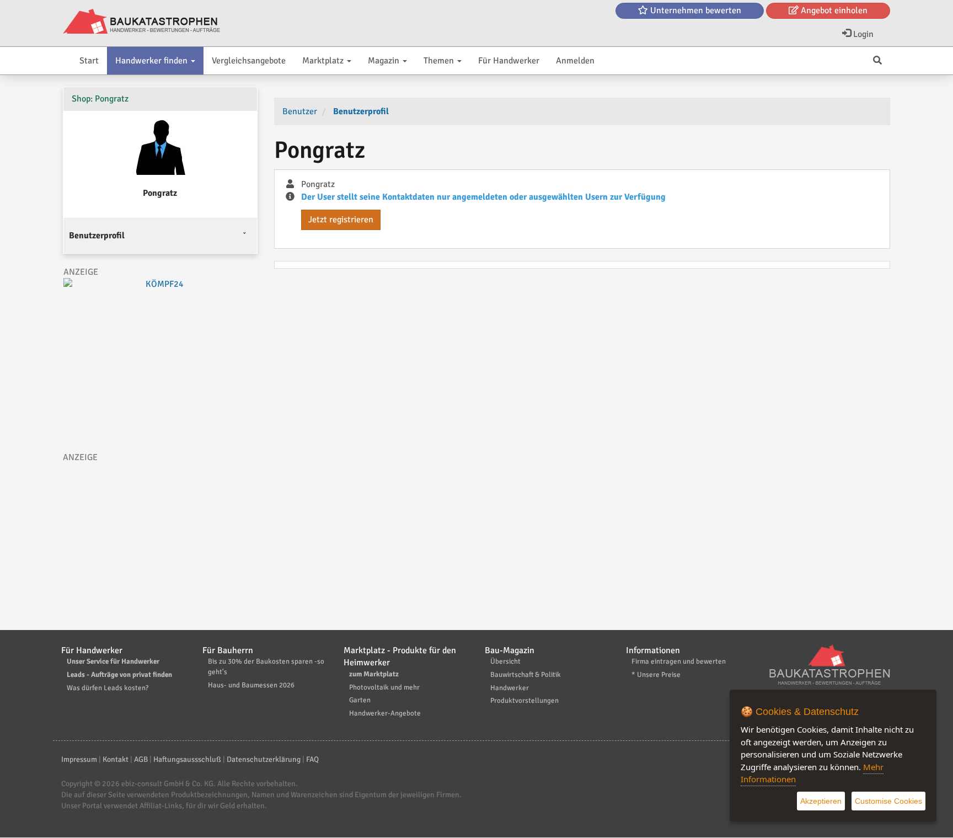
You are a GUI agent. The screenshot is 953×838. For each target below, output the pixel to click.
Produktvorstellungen (524, 700)
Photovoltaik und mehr (384, 687)
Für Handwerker (508, 60)
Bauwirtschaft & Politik (525, 674)
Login (862, 34)
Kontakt (116, 759)
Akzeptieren (821, 801)
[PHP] (141, 22)
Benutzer (299, 111)
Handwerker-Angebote (385, 713)
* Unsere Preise (656, 674)
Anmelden (575, 60)
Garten (360, 700)
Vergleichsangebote (249, 60)
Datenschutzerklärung (264, 759)
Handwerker (509, 688)
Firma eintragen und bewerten (678, 661)
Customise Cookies (888, 801)
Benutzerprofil (97, 235)
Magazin (384, 60)
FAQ (312, 759)
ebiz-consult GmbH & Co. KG (167, 783)
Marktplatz (324, 60)
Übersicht (505, 661)
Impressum (79, 759)
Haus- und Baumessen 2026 (251, 685)
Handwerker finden (152, 60)
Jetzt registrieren (340, 219)
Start (89, 60)
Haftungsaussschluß (187, 759)
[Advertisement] (160, 540)
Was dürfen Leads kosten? (107, 688)
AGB (141, 759)
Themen (440, 60)
